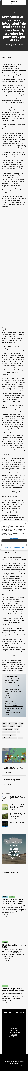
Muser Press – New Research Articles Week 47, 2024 (14, 849)
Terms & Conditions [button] (14, 1032)
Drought (19, 726)
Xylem (20, 738)
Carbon (21, 723)
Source (8, 44)
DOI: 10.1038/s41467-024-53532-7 (11, 695)
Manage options (14, 544)
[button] (26, 523)
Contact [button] (14, 1028)
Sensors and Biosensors (9, 732)
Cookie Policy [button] (14, 1034)
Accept (14, 540)
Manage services (14, 538)
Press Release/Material (12, 704)
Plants (16, 729)
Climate (12, 726)
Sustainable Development (9, 738)
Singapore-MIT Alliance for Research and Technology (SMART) (12, 66)
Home (3, 57)
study (7, 629)
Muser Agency (21, 1065)
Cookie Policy (8, 547)
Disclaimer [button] (14, 1041)
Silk (18, 732)
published (18, 500)
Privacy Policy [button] (14, 1030)
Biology (4, 723)
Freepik (7, 714)
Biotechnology (13, 723)
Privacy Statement (15, 547)
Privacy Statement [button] (14, 1037)
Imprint (22, 547)
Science (14, 12)
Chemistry (5, 726)
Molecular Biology (7, 729)
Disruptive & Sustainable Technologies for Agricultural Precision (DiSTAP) (13, 162)
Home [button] (14, 1027)
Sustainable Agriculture (8, 735)
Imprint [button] (14, 1039)
